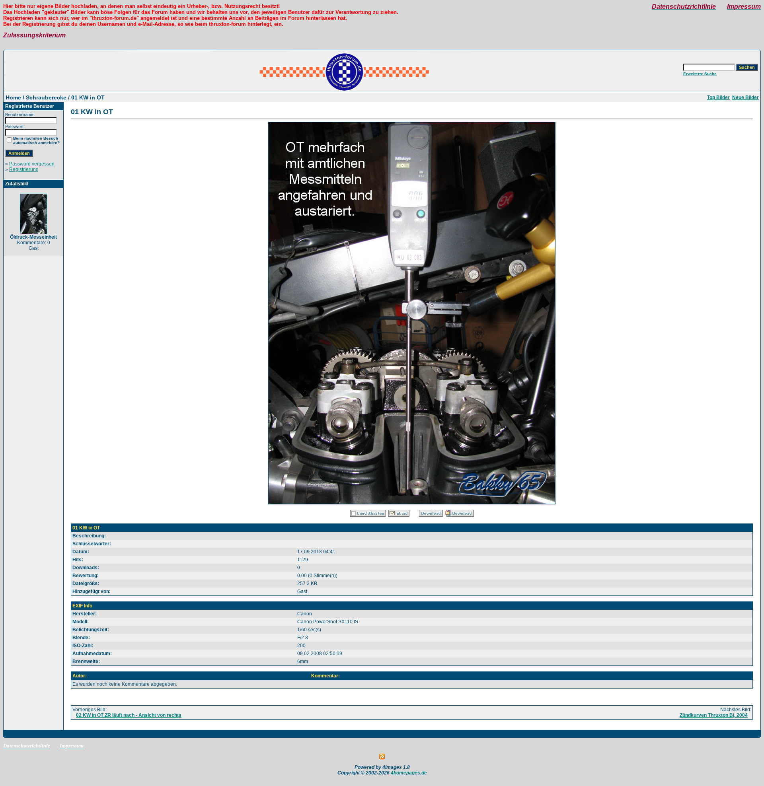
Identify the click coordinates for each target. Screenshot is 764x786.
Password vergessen (32, 164)
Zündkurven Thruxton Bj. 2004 (714, 715)
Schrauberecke (46, 97)
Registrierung (24, 169)
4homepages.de (409, 773)
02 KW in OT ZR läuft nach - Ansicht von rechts (128, 715)
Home (13, 97)
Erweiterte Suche (700, 74)
